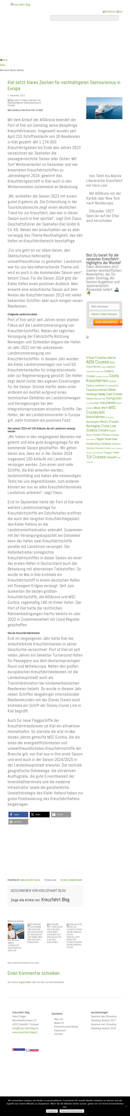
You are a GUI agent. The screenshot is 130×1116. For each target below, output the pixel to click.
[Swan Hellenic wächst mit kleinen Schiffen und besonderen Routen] (75, 929)
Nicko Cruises (110, 421)
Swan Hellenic (116, 448)
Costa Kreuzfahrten (102, 378)
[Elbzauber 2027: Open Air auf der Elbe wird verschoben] (55, 928)
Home (16, 29)
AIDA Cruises (97, 362)
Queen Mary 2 (91, 439)
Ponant (97, 435)
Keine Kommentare (71, 880)
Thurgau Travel (111, 452)
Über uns (58, 1019)
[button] (18, 814)
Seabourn (116, 443)
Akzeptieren (52, 1111)
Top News (37, 29)
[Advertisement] (45, 852)
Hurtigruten (113, 398)
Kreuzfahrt (95, 403)
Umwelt (111, 457)
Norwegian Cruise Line (101, 426)
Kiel (87, 403)
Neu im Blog (49, 38)
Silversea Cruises (103, 448)
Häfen (2, 65)
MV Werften (110, 417)
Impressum (60, 1030)
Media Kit (59, 1023)
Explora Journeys (95, 385)
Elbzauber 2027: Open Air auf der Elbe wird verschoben (102, 215)
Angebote (20, 38)
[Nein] (126, 1106)
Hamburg (91, 394)
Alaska (103, 367)
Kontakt (58, 1034)
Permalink (50, 880)
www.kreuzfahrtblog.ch (25, 1032)
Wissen (68, 46)
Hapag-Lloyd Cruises (109, 394)
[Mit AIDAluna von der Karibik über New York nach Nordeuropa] (35, 928)
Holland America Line (95, 398)
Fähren (112, 390)
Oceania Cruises (97, 430)
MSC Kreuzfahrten (95, 414)
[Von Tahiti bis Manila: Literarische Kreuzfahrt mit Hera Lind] (16, 931)
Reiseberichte (82, 38)
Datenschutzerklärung (66, 1026)
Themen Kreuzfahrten (94, 453)
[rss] (119, 11)
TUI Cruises (96, 457)
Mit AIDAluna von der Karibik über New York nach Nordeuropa (103, 198)
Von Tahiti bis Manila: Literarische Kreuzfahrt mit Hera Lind (104, 180)
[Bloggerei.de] (32, 1050)
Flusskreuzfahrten (32, 46)
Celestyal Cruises (102, 376)
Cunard (112, 381)
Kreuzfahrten (108, 403)
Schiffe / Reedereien (76, 29)
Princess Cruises (110, 435)
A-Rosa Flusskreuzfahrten (101, 358)
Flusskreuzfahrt (112, 385)
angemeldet (25, 982)
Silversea (90, 448)
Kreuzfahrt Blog (30, 880)
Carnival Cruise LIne (94, 371)
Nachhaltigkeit (93, 421)
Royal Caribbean (103, 443)
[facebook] (109, 11)
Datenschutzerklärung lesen (72, 1111)
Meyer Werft (101, 408)
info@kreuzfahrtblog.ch (25, 1028)
